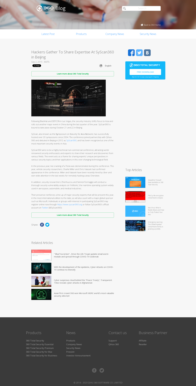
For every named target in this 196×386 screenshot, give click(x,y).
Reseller (143, 344)
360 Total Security (35, 340)
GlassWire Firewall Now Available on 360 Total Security (155, 182)
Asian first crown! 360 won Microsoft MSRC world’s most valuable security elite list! (84, 294)
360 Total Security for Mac (39, 351)
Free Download (145, 72)
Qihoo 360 (114, 344)
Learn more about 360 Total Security (73, 73)
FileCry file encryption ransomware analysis (156, 196)
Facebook (131, 52)
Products (81, 34)
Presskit (70, 351)
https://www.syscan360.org (69, 204)
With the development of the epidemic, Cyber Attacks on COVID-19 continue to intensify (83, 268)
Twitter (45, 207)
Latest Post (48, 34)
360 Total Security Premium (40, 348)
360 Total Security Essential (39, 344)
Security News (148, 34)
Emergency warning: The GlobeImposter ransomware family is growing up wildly (155, 225)
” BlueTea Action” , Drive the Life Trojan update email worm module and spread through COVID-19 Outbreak (81, 255)
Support (113, 340)
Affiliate (142, 340)
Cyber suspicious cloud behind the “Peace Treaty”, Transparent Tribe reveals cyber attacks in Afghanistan (83, 281)
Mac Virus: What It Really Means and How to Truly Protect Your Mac (156, 211)
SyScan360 (71, 140)
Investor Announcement (78, 355)
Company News (114, 34)
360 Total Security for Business (41, 355)
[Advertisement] (145, 125)
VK (147, 52)
